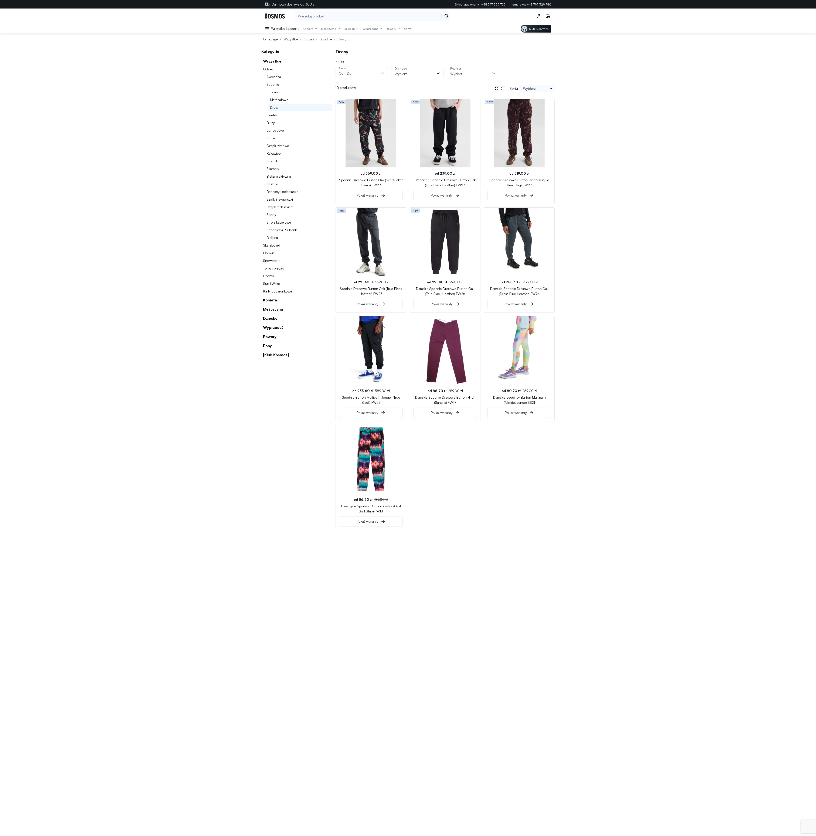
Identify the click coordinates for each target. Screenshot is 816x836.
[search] (447, 16)
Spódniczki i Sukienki (281, 230)
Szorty (271, 215)
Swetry (271, 115)
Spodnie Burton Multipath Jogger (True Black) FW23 (371, 399)
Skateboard (271, 245)
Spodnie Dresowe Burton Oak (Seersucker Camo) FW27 (371, 182)
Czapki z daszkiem (279, 207)
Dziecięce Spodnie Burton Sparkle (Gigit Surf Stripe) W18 (371, 508)
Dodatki (269, 276)
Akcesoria (273, 77)
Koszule (272, 184)
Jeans (274, 92)
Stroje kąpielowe (278, 222)
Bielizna (272, 237)
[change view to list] (503, 88)
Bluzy (270, 123)
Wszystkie (290, 39)
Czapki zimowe (277, 146)
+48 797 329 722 (493, 4)
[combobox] (537, 88)
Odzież (309, 39)
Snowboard (271, 260)
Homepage (269, 39)
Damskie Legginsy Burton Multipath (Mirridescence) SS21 (519, 399)
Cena (342, 68)
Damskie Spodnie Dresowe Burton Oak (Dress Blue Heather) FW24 (519, 291)
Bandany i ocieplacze (282, 192)
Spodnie (326, 39)
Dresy (274, 107)
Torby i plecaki (273, 268)
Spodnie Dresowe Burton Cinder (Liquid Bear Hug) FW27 (519, 182)
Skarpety (272, 169)
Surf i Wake (271, 283)
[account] (539, 16)
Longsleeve (275, 130)
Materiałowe (279, 100)
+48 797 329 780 (539, 4)
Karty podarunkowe (277, 291)
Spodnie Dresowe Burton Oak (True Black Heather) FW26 (371, 291)
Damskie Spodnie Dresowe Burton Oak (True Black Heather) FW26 (445, 291)
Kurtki (270, 138)
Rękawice (273, 153)
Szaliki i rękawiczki (279, 199)
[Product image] (371, 133)
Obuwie (269, 253)
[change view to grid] (497, 88)
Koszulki (272, 161)
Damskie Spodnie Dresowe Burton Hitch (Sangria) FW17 (445, 399)
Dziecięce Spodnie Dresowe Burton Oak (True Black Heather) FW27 (445, 182)
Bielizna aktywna (278, 176)
